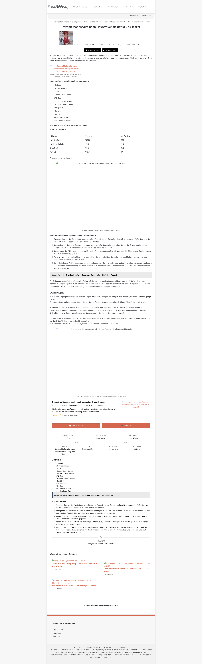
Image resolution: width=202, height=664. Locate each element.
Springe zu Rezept (93, 50)
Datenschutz (146, 15)
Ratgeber (142, 6)
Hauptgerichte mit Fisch (93, 22)
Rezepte (66, 22)
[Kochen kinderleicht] (58, 6)
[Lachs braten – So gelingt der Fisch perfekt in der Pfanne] (69, 561)
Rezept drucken (111, 50)
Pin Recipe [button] (127, 425)
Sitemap (56, 636)
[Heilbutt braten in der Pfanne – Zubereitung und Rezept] (76, 583)
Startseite (58, 22)
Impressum (134, 15)
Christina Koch (78, 45)
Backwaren (112, 6)
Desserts (128, 6)
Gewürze (97, 6)
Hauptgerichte (80, 6)
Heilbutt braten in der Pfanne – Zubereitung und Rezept (74, 586)
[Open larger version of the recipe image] (136, 411)
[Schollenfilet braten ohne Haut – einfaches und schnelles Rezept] (128, 566)
